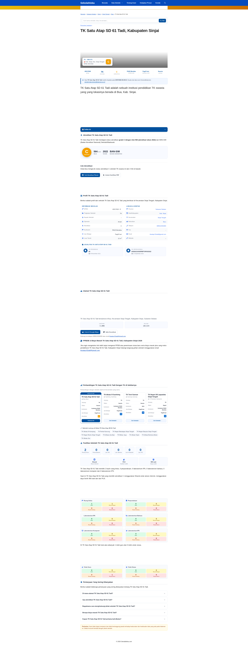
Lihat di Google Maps (91, 332)
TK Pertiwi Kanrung (104, 431)
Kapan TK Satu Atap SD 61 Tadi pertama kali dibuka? (101, 619)
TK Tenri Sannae (132, 394)
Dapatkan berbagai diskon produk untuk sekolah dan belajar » (124, 7)
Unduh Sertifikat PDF (112, 175)
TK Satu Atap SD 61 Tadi (91, 397)
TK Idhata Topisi (134, 435)
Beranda (105, 3)
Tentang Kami (131, 3)
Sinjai (99, 14)
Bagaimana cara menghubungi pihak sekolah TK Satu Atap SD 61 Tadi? (108, 606)
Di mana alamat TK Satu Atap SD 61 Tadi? (97, 593)
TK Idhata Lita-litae (109, 435)
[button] (165, 3)
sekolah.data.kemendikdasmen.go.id (94, 82)
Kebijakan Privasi (146, 3)
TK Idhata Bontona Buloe (149, 435)
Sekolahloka (87, 3)
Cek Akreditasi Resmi (91, 175)
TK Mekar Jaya (122, 435)
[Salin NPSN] (120, 209)
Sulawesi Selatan (91, 14)
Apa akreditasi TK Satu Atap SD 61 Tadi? (97, 600)
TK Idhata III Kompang (88, 431)
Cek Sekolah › (113, 420)
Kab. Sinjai (163, 213)
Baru (112, 14)
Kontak (157, 3)
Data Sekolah (116, 3)
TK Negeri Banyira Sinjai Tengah (147, 431)
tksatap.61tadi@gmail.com (90, 350)
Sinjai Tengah (106, 14)
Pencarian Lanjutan (86, 25)
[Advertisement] (124, 110)
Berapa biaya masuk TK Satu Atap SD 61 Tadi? (99, 612)
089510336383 (161, 226)
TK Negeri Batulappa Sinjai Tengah (123, 431)
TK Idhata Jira (85, 438)
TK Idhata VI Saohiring (112, 394)
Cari (163, 20)
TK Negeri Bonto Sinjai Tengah (90, 435)
